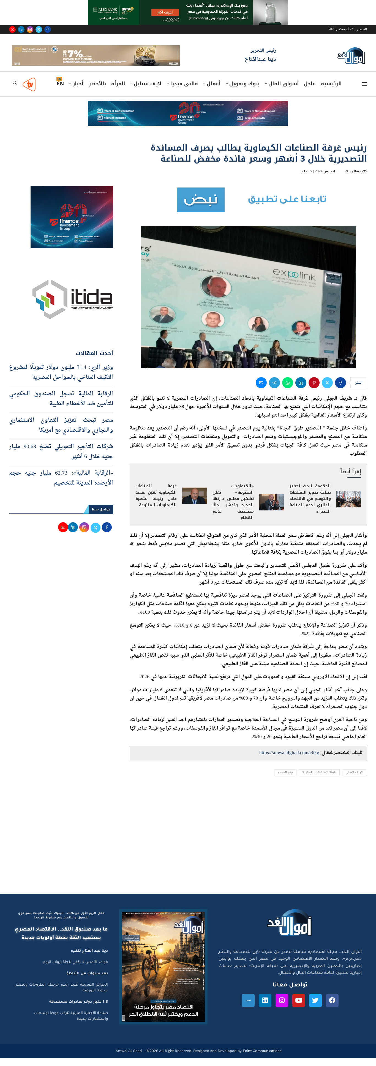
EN (60, 92)
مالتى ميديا (184, 92)
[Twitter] (39, 29)
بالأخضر (97, 92)
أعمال (213, 92)
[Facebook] (47, 29)
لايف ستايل (147, 92)
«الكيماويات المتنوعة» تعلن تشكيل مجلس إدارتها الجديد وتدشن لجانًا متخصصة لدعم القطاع (233, 509)
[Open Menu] (364, 91)
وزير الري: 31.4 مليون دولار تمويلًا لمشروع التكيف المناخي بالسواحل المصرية (61, 380)
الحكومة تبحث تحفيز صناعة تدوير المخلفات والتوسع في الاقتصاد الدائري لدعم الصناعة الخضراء (310, 506)
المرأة (118, 92)
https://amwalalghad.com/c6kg (289, 760)
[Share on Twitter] (327, 390)
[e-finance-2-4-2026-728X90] (188, 114)
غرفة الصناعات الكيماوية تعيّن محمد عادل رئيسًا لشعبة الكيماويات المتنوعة (156, 503)
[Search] (14, 92)
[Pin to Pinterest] (314, 390)
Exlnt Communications (262, 1059)
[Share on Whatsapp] (287, 390)
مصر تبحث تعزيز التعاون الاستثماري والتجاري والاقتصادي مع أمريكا (61, 433)
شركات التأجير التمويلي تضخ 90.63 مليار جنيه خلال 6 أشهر (61, 459)
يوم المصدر (285, 780)
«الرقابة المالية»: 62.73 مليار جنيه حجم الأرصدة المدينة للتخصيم (61, 486)
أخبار (78, 92)
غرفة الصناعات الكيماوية (319, 780)
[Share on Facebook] (340, 390)
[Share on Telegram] (274, 390)
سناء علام (351, 179)
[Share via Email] (261, 390)
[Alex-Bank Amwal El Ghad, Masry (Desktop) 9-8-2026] (188, 5)
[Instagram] (30, 29)
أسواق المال (283, 92)
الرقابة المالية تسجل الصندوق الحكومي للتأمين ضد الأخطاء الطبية (61, 406)
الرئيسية (331, 92)
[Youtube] (12, 29)
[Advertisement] (188, 849)
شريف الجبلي (354, 780)
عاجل (310, 92)
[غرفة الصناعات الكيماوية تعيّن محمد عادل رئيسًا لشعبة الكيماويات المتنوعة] (194, 504)
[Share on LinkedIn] (300, 390)
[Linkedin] (21, 29)
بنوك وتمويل (244, 92)
